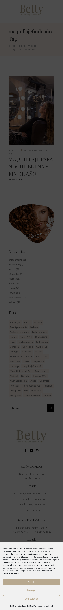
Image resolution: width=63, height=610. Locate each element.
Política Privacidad (34, 606)
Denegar (31, 590)
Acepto (31, 582)
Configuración (31, 598)
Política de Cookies (18, 606)
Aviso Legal (48, 606)
